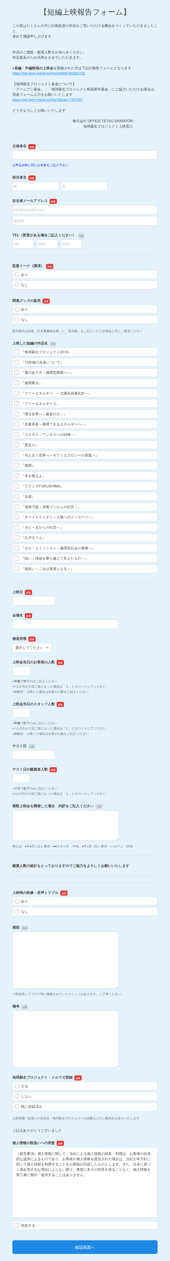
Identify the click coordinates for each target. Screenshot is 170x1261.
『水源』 (28, 496)
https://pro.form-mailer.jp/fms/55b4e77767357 (47, 99)
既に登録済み (31, 1106)
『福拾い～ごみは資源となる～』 (47, 568)
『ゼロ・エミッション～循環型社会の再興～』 (58, 548)
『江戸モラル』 (33, 537)
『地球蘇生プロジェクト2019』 (46, 351)
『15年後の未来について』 (42, 362)
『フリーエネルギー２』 (40, 403)
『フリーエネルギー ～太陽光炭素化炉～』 (56, 393)
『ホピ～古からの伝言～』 (42, 527)
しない (26, 1096)
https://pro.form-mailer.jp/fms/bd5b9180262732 (48, 73)
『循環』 (28, 465)
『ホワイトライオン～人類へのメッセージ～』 (58, 516)
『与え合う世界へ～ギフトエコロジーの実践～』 (60, 455)
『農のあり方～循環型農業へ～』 (47, 372)
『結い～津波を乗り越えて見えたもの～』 (54, 558)
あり (24, 274)
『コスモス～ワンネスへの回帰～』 (49, 434)
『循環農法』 (31, 382)
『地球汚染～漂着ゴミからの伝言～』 (51, 506)
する (24, 1085)
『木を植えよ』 (33, 475)
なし (24, 284)
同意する (28, 1225)
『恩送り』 (30, 444)
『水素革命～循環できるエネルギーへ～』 (54, 424)
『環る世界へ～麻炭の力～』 (44, 413)
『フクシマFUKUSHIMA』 (42, 486)
